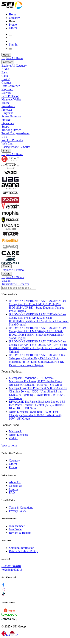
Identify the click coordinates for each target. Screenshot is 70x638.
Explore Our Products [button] (11, 453)
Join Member (16, 526)
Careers (13, 489)
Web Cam (7, 143)
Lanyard (6, 92)
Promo (13, 24)
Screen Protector (11, 116)
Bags (4, 72)
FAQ (12, 492)
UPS (4, 136)
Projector (6, 109)
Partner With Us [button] (8, 518)
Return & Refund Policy (23, 551)
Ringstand (7, 113)
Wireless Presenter (12, 140)
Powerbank (8, 106)
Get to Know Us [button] (8, 475)
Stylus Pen (7, 123)
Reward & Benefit (20, 532)
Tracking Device (11, 130)
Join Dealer (15, 529)
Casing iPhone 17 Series (15, 146)
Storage (5, 119)
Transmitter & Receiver (15, 284)
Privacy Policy (17, 511)
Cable (4, 75)
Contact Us (15, 485)
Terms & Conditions (21, 507)
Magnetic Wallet (11, 99)
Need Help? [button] (6, 540)
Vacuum (6, 280)
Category (14, 17)
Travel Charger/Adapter (15, 133)
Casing (5, 79)
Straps (5, 126)
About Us (15, 482)
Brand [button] (12, 21)
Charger (6, 82)
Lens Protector (10, 96)
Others (13, 28)
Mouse (5, 102)
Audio (5, 69)
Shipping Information (21, 547)
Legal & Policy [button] (8, 500)
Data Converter (10, 85)
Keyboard (7, 89)
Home (12, 14)
